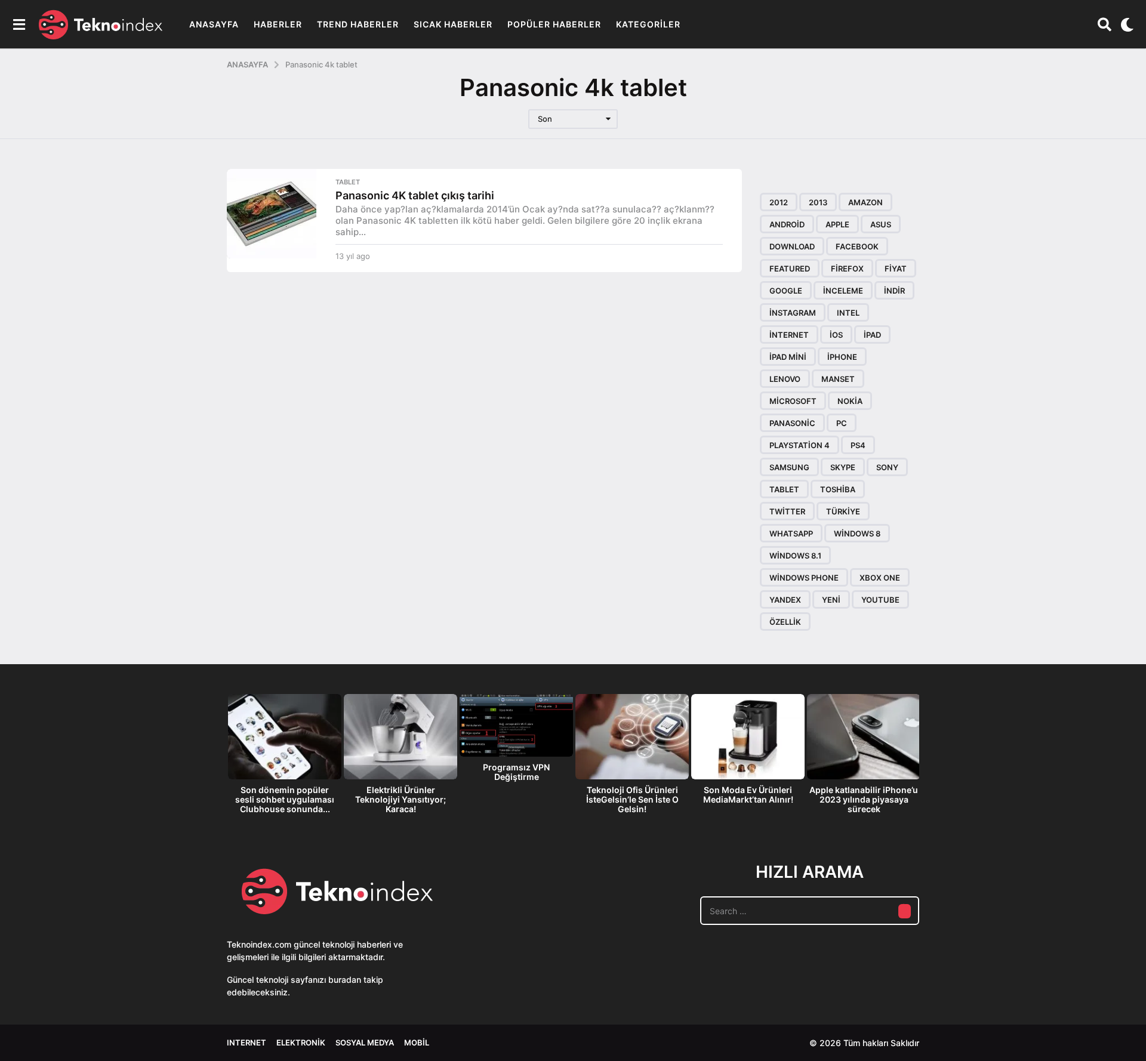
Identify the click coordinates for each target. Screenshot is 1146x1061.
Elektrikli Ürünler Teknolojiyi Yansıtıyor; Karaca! (400, 799)
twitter (787, 511)
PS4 (858, 445)
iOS (836, 335)
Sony (887, 467)
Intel (848, 312)
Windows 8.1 (795, 555)
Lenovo (784, 379)
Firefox (847, 268)
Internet (246, 1042)
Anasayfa (214, 24)
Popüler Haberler (554, 24)
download (792, 246)
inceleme (843, 290)
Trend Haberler (358, 24)
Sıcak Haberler (453, 24)
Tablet (347, 182)
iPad (872, 335)
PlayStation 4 (799, 445)
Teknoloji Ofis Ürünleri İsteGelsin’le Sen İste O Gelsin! (632, 799)
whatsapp (791, 533)
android (787, 224)
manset (838, 379)
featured (789, 268)
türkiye (843, 511)
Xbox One (880, 577)
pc (841, 423)
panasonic (792, 423)
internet (789, 335)
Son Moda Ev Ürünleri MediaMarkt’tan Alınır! (748, 794)
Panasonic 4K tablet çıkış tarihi (414, 195)
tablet (784, 489)
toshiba (837, 489)
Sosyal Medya (364, 1042)
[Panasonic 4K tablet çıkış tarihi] (271, 213)
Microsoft (793, 401)
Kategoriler (648, 24)
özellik (785, 622)
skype (842, 467)
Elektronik (300, 1042)
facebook (857, 246)
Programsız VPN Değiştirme (516, 772)
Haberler (278, 24)
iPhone (842, 357)
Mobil (416, 1042)
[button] (19, 24)
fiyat (896, 268)
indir (894, 290)
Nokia (849, 401)
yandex (785, 599)
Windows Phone (804, 577)
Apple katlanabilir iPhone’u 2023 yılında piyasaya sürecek (863, 799)
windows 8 (857, 533)
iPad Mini (787, 357)
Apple (837, 224)
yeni (831, 599)
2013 (818, 202)
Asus (880, 224)
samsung (789, 467)
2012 (778, 202)
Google (785, 290)
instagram (792, 312)
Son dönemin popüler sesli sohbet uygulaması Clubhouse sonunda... (284, 799)
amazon (865, 202)
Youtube (880, 599)
